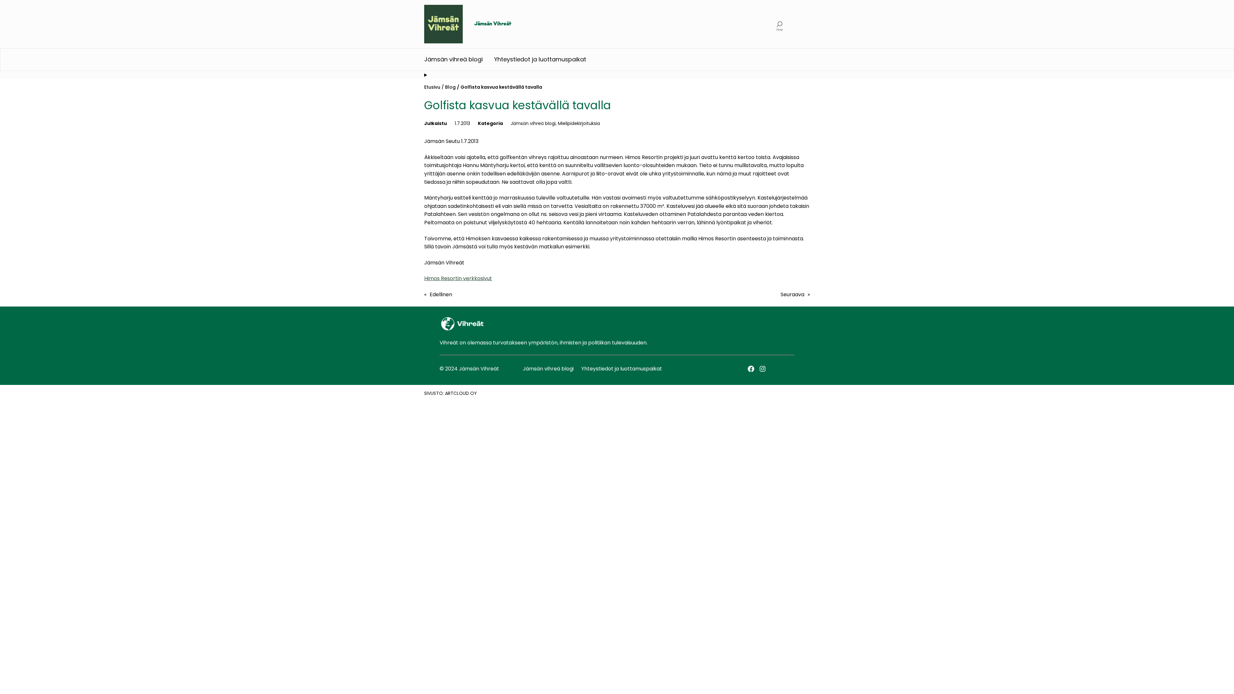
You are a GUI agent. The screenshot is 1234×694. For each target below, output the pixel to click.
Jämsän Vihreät (492, 24)
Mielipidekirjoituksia (579, 123)
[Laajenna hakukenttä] (779, 24)
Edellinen (441, 294)
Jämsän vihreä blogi (533, 123)
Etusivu (432, 87)
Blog (450, 87)
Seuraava (792, 294)
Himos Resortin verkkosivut (458, 278)
